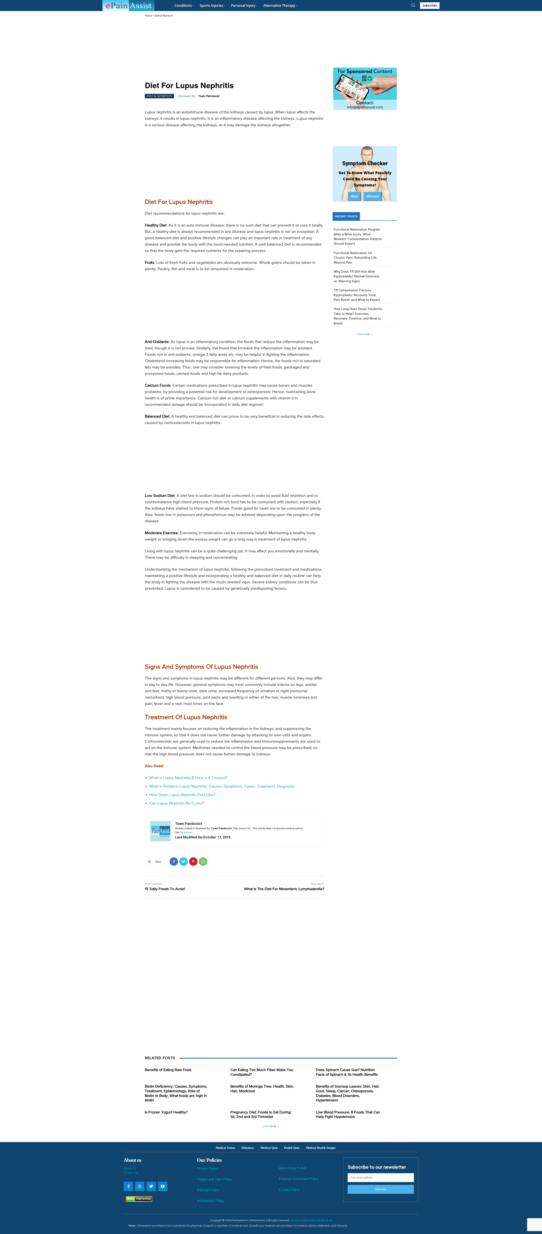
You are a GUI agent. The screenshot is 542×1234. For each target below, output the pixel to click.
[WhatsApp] (203, 861)
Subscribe (380, 1189)
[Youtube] (162, 1186)
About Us (130, 1168)
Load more (363, 334)
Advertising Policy (292, 1168)
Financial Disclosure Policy (298, 1179)
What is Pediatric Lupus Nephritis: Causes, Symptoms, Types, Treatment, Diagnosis (221, 786)
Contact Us (131, 1172)
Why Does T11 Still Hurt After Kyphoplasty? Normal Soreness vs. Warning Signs (356, 276)
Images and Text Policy (214, 1179)
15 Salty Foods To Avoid (165, 889)
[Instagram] (139, 1186)
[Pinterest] (193, 861)
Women (372, 196)
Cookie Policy (289, 1190)
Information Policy (210, 1201)
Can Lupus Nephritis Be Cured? (176, 803)
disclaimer (186, 832)
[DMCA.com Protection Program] (138, 1201)
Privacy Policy (207, 1168)
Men (354, 196)
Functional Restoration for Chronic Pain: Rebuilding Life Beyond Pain (355, 258)
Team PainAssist (209, 96)
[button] (413, 5)
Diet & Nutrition (164, 15)
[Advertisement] (234, 49)
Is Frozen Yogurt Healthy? (166, 1112)
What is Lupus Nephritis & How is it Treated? (188, 778)
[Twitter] (183, 861)
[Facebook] (174, 861)
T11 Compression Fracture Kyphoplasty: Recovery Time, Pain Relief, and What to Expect (357, 295)
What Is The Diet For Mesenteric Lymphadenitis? (284, 889)
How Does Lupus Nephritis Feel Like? (182, 795)
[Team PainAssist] (160, 831)
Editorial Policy (208, 1190)
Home (148, 15)
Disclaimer (312, 1220)
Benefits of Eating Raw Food (168, 1070)
